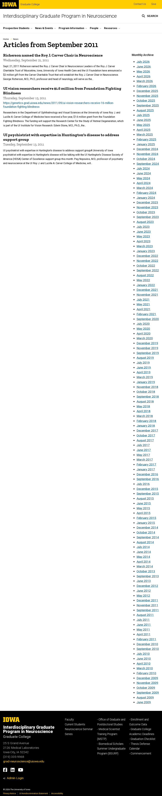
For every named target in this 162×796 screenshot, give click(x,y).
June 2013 (144, 581)
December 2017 (147, 430)
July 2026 (143, 62)
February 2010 (146, 673)
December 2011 (147, 600)
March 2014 (145, 566)
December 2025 (147, 91)
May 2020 (143, 328)
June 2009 (144, 702)
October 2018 (146, 391)
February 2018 (146, 421)
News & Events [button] (44, 28)
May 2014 (143, 557)
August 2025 (145, 110)
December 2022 (147, 256)
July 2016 (143, 484)
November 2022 (147, 261)
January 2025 (146, 144)
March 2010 (145, 668)
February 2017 (146, 464)
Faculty (69, 719)
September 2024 (148, 164)
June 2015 (144, 503)
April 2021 (143, 309)
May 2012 (143, 595)
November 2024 (147, 154)
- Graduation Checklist (142, 739)
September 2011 (148, 610)
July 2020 (143, 324)
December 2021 (147, 290)
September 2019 (148, 353)
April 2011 (143, 634)
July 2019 (143, 362)
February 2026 (146, 86)
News (15, 39)
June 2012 (144, 591)
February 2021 (146, 314)
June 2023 (144, 231)
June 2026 (144, 66)
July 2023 (143, 227)
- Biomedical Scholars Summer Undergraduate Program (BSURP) (111, 748)
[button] (150, 16)
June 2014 (144, 552)
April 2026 (143, 76)
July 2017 (143, 445)
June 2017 (144, 450)
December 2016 (147, 474)
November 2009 (147, 683)
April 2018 (143, 411)
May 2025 (143, 125)
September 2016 (148, 479)
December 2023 (147, 202)
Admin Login (15, 778)
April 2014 (143, 561)
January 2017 (146, 469)
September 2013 (148, 576)
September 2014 (148, 537)
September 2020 (148, 319)
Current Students (75, 724)
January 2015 (146, 523)
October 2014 (146, 532)
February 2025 (146, 139)
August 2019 (145, 358)
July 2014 (143, 547)
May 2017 (143, 455)
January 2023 (146, 251)
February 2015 (146, 518)
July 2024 (143, 168)
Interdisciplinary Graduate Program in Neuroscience (60, 15)
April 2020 (143, 333)
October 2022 (146, 265)
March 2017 (145, 459)
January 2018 (146, 425)
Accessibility (57, 793)
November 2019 (147, 348)
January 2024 (146, 198)
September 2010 (148, 649)
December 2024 (147, 149)
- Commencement (140, 753)
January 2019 (146, 382)
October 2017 (146, 435)
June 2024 (144, 173)
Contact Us (140, 4)
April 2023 (143, 241)
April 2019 (143, 372)
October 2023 (146, 212)
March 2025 (145, 134)
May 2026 (143, 71)
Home (6, 39)
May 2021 (143, 304)
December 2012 (147, 586)
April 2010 (143, 663)
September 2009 (148, 692)
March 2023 (145, 246)
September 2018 (148, 396)
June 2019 (144, 367)
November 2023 (147, 207)
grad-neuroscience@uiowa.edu (23, 761)
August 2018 (145, 401)
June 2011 (144, 625)
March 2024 (145, 188)
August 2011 (145, 615)
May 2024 (143, 178)
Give (153, 4)
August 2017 (145, 440)
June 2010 (144, 658)
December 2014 (147, 527)
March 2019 (145, 377)
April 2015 (143, 513)
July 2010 (143, 654)
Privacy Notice (9, 793)
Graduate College (30, 4)
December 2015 (147, 489)
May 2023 (143, 236)
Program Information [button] (71, 28)
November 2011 (147, 605)
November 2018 (147, 387)
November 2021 (147, 295)
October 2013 (146, 571)
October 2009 (146, 688)
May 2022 (143, 280)
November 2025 (147, 96)
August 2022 (145, 275)
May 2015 (143, 508)
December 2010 (147, 644)
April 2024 (143, 183)
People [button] (94, 28)
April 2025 (143, 130)
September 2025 (148, 105)
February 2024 (146, 193)
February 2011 (146, 639)
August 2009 (145, 697)
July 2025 (143, 115)
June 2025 (144, 120)
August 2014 (145, 542)
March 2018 (145, 416)
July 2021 (143, 299)
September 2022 (148, 270)
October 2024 (146, 159)
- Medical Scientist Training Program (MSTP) (108, 734)
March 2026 (145, 81)
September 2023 (148, 217)
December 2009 (147, 678)
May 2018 (143, 406)
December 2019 (147, 343)
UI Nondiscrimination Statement (33, 793)
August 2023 (145, 222)
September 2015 (148, 493)
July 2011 (143, 620)
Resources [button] (110, 28)
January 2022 (146, 285)
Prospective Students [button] (16, 28)
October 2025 (146, 100)
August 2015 (145, 498)
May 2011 (143, 629)
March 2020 (145, 338)
